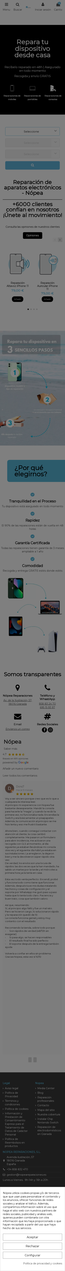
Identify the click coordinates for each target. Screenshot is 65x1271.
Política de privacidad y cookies (42, 1263)
